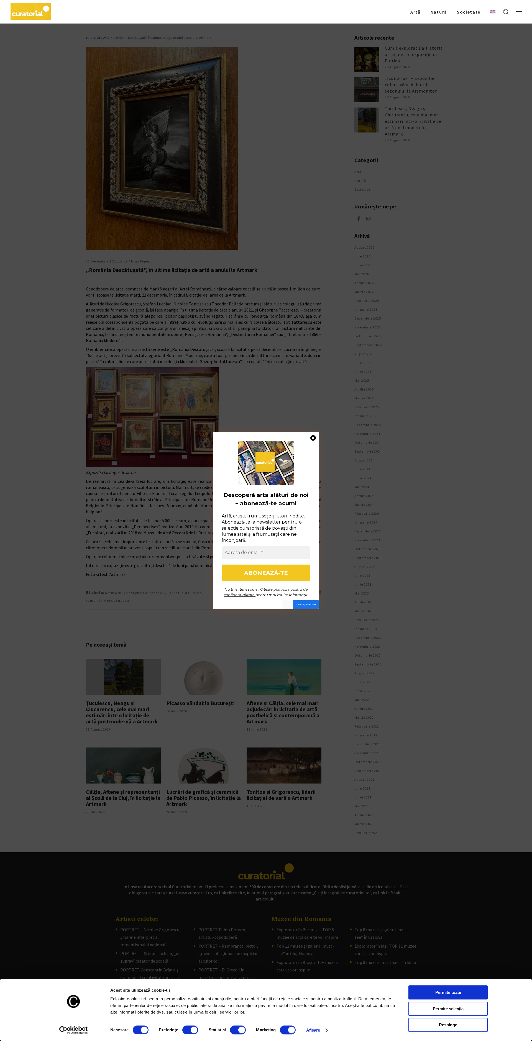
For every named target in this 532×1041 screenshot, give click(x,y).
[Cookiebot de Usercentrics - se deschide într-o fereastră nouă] (73, 1030)
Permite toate (448, 992)
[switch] (190, 1029)
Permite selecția (448, 1008)
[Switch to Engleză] (492, 11)
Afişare (313, 1030)
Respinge (448, 1024)
